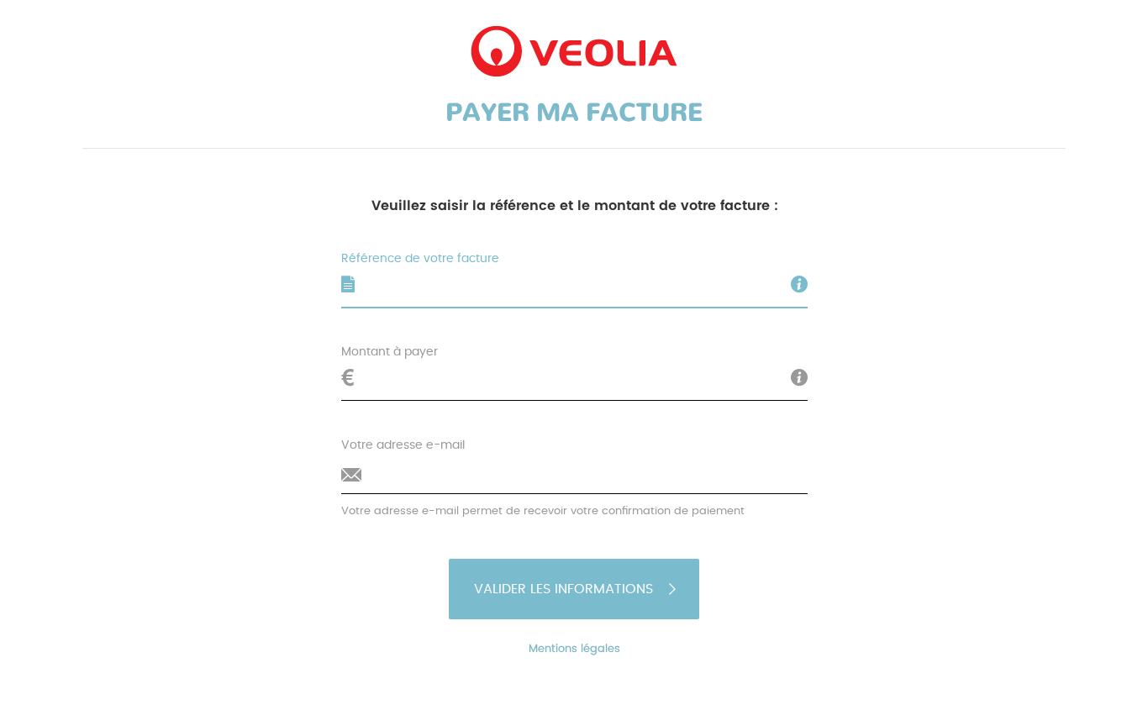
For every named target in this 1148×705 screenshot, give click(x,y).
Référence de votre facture (420, 259)
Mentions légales (573, 649)
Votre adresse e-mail (403, 445)
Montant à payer (389, 352)
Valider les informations (563, 589)
